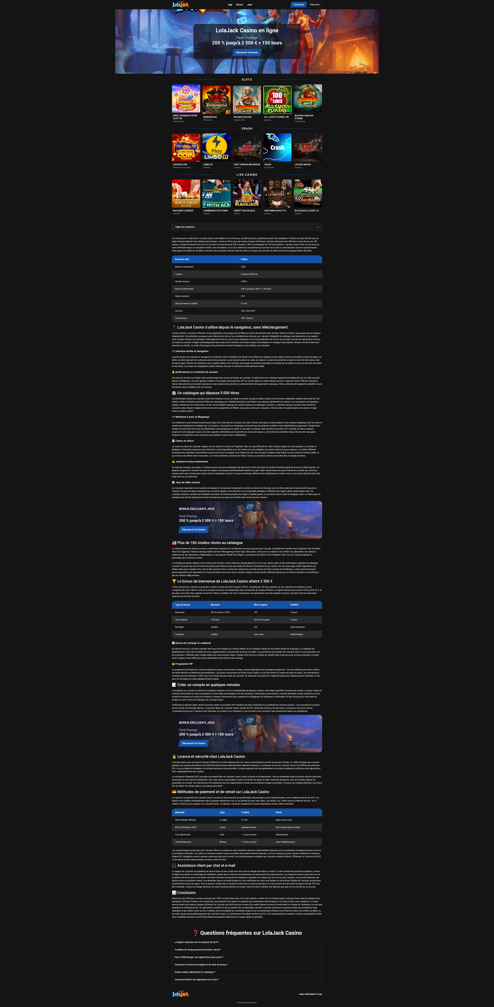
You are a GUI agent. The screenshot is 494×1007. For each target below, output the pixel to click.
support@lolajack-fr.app (310, 994)
